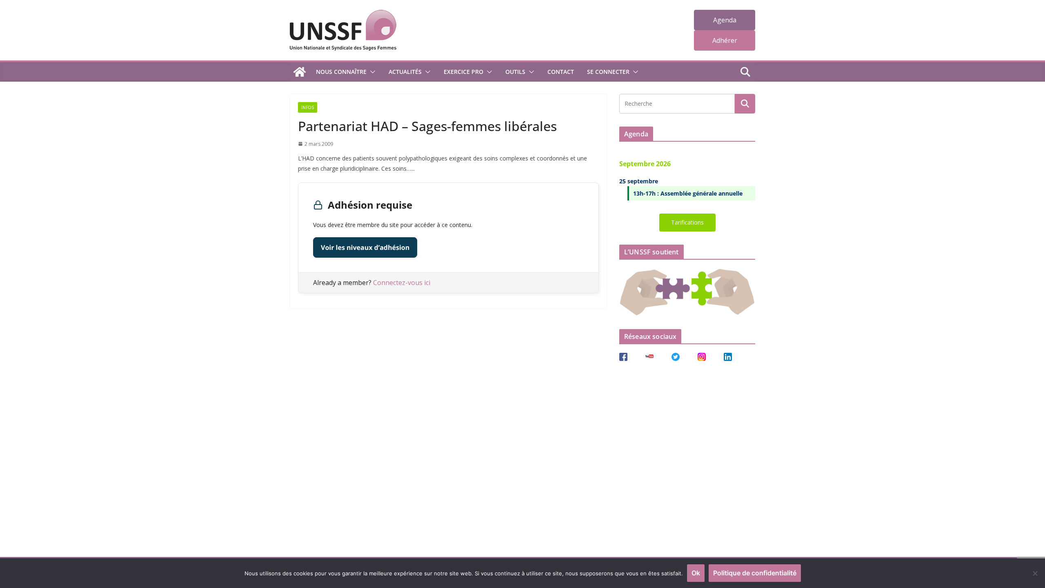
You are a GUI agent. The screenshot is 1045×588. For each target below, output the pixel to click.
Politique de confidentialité (754, 573)
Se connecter (608, 72)
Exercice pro (463, 72)
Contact (560, 72)
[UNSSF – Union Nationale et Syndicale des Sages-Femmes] (299, 72)
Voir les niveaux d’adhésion (365, 247)
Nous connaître (341, 72)
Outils (515, 72)
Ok (695, 573)
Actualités (405, 72)
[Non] (1035, 573)
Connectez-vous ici (401, 282)
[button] (371, 72)
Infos (307, 107)
